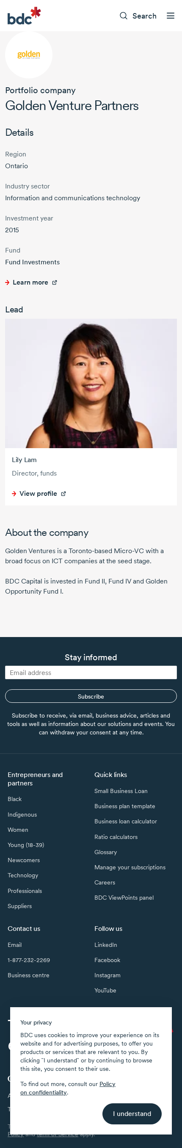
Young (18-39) (26, 845)
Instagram (107, 975)
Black (15, 799)
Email (15, 944)
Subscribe (91, 696)
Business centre (29, 975)
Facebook (107, 960)
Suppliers (20, 906)
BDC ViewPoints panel (124, 897)
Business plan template (124, 806)
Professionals (25, 890)
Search (144, 15)
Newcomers (24, 860)
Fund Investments (32, 262)
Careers (104, 882)
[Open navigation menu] (170, 16)
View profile (38, 493)
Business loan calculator (125, 821)
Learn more (30, 282)
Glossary (105, 852)
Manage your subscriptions (129, 867)
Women (18, 829)
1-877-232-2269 (29, 960)
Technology (23, 875)
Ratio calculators (116, 836)
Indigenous (22, 814)
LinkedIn (105, 944)
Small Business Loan (121, 791)
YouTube (105, 990)
